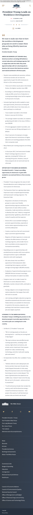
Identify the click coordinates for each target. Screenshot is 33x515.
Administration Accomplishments (12, 431)
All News (17, 28)
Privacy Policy (5, 512)
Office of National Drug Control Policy (13, 497)
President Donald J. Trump (9, 418)
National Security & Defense (10, 474)
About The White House (9, 454)
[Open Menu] (3, 5)
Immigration (6, 472)
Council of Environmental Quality (11, 489)
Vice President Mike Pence (9, 420)
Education (5, 469)
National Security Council (9, 492)
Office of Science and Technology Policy (13, 500)
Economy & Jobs (17, 18)
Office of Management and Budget (12, 495)
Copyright (4, 510)
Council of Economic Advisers (10, 486)
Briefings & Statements (9, 452)
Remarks (4, 443)
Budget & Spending (7, 466)
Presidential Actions (8, 449)
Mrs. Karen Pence (7, 426)
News (3, 441)
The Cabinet (5, 429)
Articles (4, 446)
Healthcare (5, 477)
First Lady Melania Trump (9, 423)
